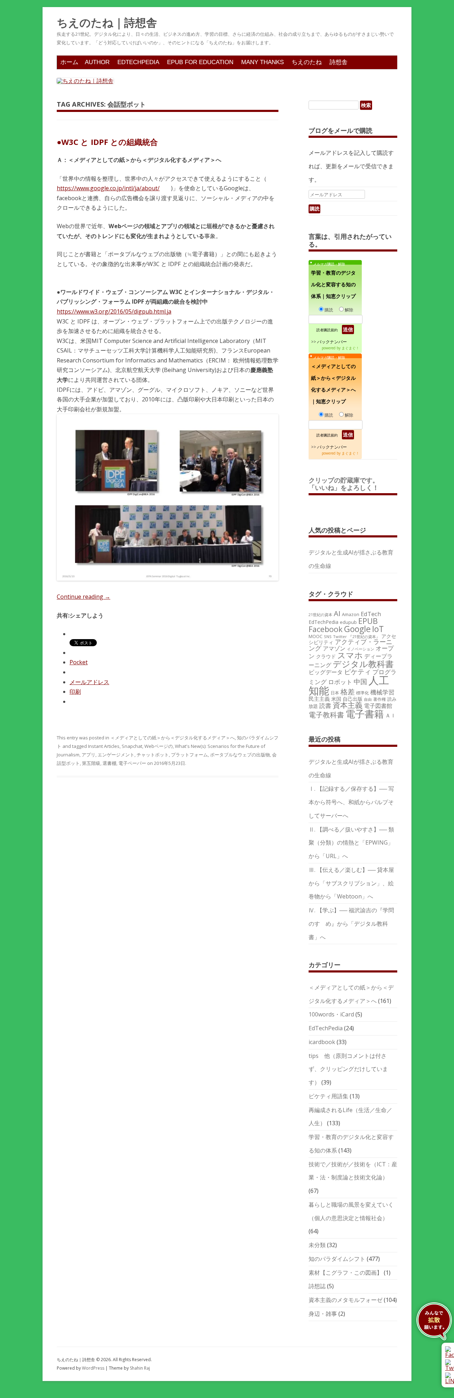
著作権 (379, 699)
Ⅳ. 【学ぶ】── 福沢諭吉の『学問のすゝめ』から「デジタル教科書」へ (351, 923)
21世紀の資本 (320, 614)
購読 (329, 310)
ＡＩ (390, 715)
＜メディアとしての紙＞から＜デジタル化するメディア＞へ (172, 737)
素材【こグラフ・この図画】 (345, 1272)
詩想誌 (317, 1286)
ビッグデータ (326, 672)
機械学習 (382, 692)
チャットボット (153, 754)
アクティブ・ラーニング (350, 644)
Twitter (340, 636)
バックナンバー (332, 342)
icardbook (322, 1042)
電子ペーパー (132, 763)
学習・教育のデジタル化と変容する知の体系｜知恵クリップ (333, 284)
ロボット (340, 682)
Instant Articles (104, 746)
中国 (360, 681)
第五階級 (91, 763)
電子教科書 (326, 715)
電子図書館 (378, 706)
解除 (349, 310)
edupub (348, 622)
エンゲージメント (116, 754)
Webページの (158, 746)
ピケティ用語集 (328, 1096)
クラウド (326, 656)
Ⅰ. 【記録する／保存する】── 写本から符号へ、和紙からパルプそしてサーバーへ (351, 802)
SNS (328, 636)
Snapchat (132, 746)
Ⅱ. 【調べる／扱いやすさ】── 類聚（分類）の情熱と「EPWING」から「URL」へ (351, 842)
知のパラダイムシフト (337, 1259)
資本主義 (347, 705)
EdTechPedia (138, 62)
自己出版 (352, 698)
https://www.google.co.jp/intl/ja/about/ (108, 188)
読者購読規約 (327, 329)
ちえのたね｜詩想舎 (107, 23)
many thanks (262, 62)
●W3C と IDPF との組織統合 (107, 141)
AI (337, 613)
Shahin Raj (140, 1368)
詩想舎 (339, 62)
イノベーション (360, 649)
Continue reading (83, 597)
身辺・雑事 (323, 1314)
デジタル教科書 (363, 664)
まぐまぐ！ (350, 347)
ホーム (69, 62)
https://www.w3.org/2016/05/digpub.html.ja (114, 311)
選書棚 (109, 763)
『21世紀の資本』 (364, 636)
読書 (325, 705)
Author (97, 62)
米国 (336, 698)
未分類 (317, 1245)
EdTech (371, 614)
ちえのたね (307, 62)
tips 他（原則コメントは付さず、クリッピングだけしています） (348, 1069)
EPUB (368, 621)
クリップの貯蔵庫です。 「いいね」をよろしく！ (347, 484)
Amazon (350, 614)
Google (357, 629)
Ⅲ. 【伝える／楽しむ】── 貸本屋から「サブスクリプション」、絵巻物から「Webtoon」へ (351, 883)
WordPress (93, 1368)
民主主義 (319, 698)
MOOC (315, 636)
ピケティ (357, 671)
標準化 (362, 692)
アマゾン (334, 648)
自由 (368, 699)
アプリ (88, 754)
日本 (335, 692)
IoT (378, 629)
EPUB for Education (200, 62)
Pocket (79, 662)
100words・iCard (331, 1014)
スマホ (350, 655)
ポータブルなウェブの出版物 (240, 754)
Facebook (326, 629)
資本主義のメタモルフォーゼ (345, 1300)
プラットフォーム (189, 754)
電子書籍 (364, 713)
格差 (347, 692)
